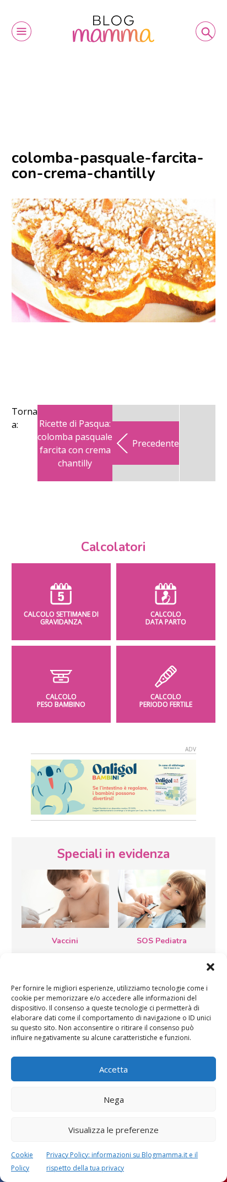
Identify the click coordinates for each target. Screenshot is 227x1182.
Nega (114, 1099)
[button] (210, 966)
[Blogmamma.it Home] (113, 28)
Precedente (155, 443)
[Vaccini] (65, 899)
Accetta (113, 1069)
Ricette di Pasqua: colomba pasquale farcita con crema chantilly (74, 443)
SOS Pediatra (162, 941)
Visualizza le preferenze (113, 1129)
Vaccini (65, 941)
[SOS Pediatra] (162, 899)
